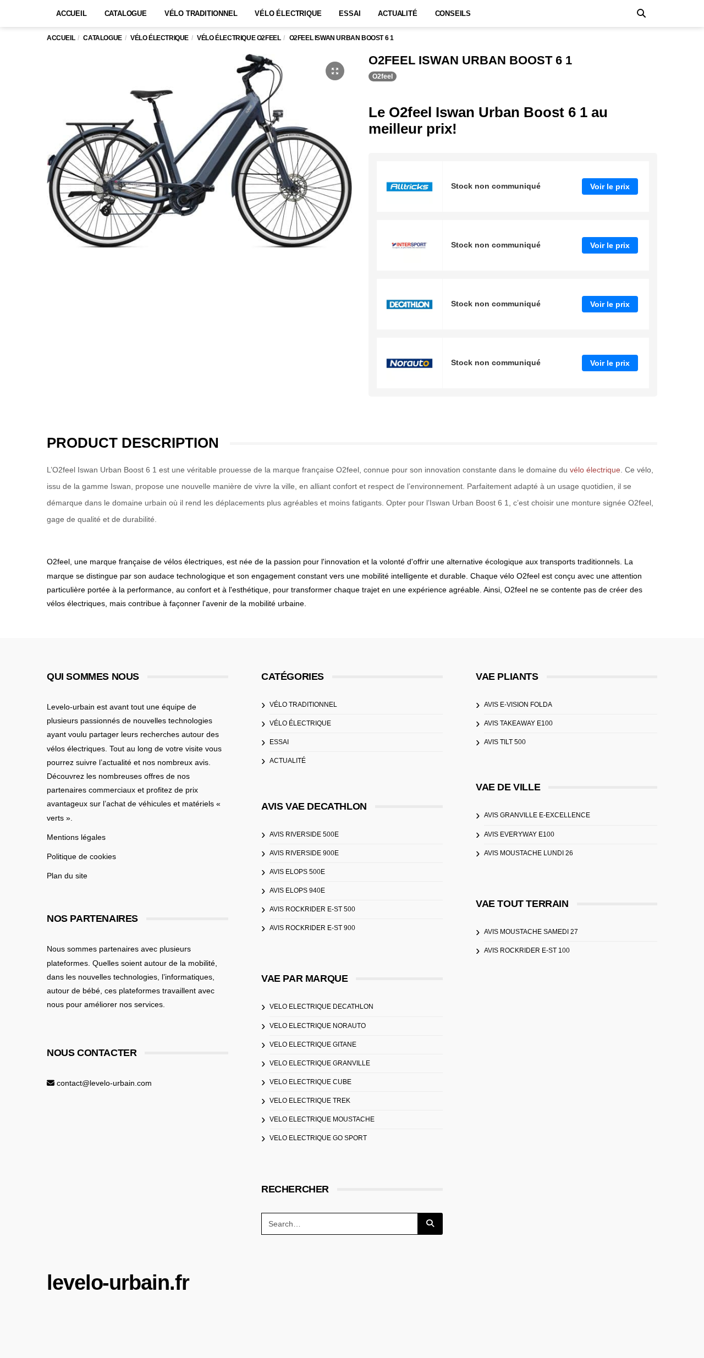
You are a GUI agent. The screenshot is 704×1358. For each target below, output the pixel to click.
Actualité (397, 13)
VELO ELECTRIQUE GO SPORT (318, 1138)
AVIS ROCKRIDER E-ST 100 (527, 950)
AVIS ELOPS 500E (297, 872)
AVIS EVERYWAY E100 (519, 834)
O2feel (382, 76)
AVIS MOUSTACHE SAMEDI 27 (531, 932)
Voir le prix (610, 186)
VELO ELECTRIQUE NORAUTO (318, 1026)
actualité (288, 761)
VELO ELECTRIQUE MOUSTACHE (322, 1119)
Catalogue (126, 13)
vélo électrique (595, 469)
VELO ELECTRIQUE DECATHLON (321, 1006)
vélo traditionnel (303, 704)
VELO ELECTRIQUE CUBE (310, 1082)
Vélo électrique (288, 13)
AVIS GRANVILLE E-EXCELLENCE (537, 815)
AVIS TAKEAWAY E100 (518, 723)
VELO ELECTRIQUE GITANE (313, 1044)
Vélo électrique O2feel (238, 38)
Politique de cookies (81, 856)
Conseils (453, 13)
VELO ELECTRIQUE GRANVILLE (320, 1063)
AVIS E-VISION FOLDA (518, 704)
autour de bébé (73, 990)
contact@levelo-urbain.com (104, 1083)
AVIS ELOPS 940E (297, 890)
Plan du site (67, 875)
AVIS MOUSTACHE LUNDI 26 (528, 853)
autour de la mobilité (179, 963)
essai (279, 742)
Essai (349, 13)
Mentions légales (76, 837)
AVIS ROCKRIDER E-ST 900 (312, 928)
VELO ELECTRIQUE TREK (310, 1100)
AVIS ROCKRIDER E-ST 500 (312, 909)
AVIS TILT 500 (505, 742)
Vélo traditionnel (201, 13)
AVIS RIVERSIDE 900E (304, 853)
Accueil (71, 13)
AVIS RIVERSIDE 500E (304, 834)
